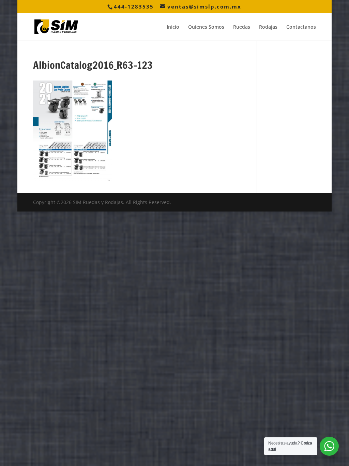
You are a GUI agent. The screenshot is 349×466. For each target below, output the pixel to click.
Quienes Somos (206, 27)
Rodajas (268, 27)
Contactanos (301, 27)
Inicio (173, 27)
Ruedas (241, 27)
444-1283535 (134, 6)
